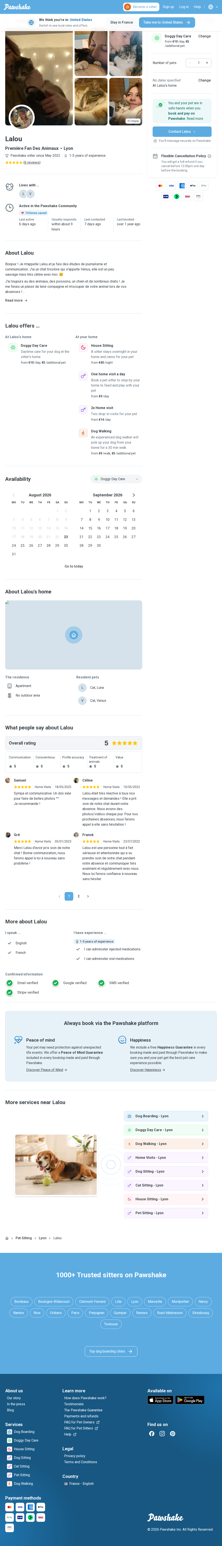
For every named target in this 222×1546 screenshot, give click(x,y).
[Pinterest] (172, 1433)
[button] (182, 111)
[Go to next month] (133, 495)
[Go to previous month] (14, 495)
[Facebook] (151, 1433)
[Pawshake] (17, 7)
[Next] (88, 896)
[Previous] (59, 896)
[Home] (7, 1238)
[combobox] (116, 479)
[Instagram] (162, 1433)
